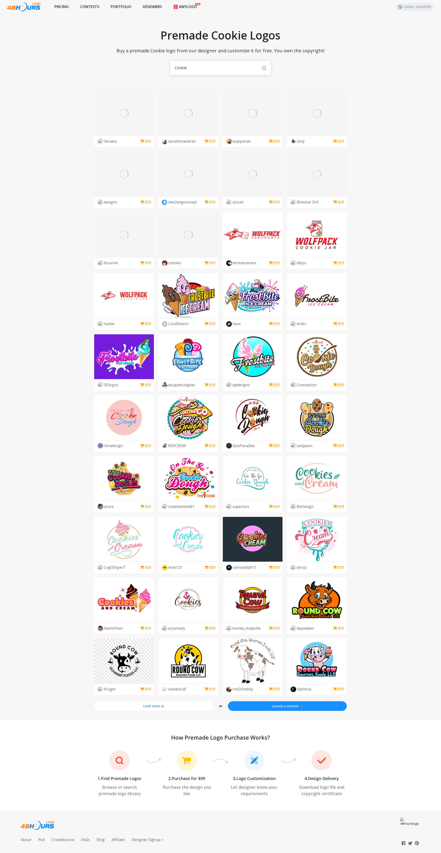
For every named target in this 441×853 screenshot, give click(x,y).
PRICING (61, 6)
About (26, 839)
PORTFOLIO (121, 6)
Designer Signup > (148, 839)
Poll (41, 839)
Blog (101, 839)
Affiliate (118, 839)
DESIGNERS (152, 6)
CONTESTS (89, 6)
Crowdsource (62, 839)
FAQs (85, 839)
